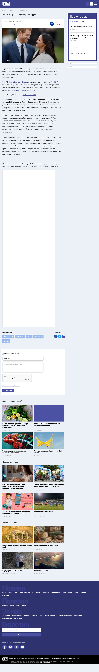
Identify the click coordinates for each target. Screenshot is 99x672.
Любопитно (83, 592)
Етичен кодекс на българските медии (12, 618)
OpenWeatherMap (45, 662)
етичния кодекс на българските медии (69, 658)
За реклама (34, 615)
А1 (32, 592)
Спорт (76, 592)
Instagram (16, 647)
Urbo (41, 615)
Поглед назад (5, 595)
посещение (38, 336)
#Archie (53, 82)
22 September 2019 (29, 95)
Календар (4, 605)
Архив (17, 605)
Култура (70, 592)
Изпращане (8, 391)
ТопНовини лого (6, 4)
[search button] (87, 4)
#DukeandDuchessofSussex (17, 82)
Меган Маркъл (8, 336)
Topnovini (5, 659)
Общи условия (78, 615)
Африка (6, 341)
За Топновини (6, 615)
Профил (24, 605)
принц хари (20, 336)
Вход (91, 4)
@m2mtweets (13, 90)
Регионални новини (25, 592)
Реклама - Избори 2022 (51, 615)
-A (14, 25)
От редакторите (56, 592)
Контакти (26, 615)
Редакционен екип (17, 615)
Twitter (10, 647)
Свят (16, 592)
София (64, 592)
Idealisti (10, 592)
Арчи (29, 336)
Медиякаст (46, 592)
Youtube (22, 647)
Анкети (12, 605)
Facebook (4, 647)
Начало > (4, 10)
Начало (4, 592)
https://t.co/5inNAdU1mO (28, 90)
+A (10, 24)
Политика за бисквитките (65, 615)
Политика (38, 592)
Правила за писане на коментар (11, 386)
